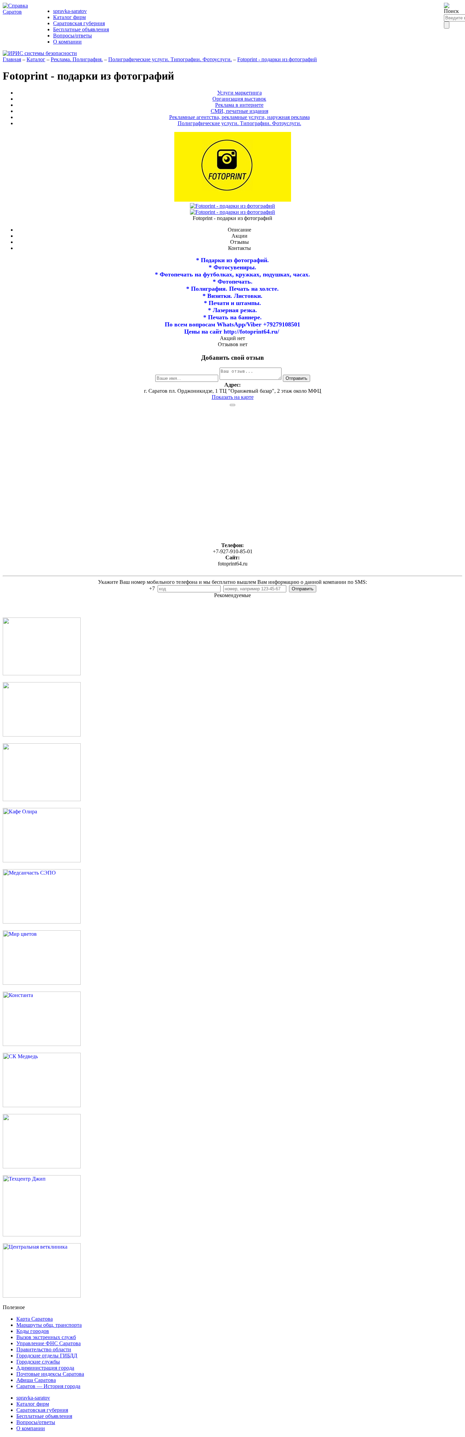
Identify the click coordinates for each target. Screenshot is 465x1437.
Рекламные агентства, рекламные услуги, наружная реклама (239, 117)
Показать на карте (233, 397)
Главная (12, 59)
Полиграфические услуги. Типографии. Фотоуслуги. (170, 59)
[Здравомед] (42, 799)
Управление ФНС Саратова (48, 1343)
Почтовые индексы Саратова (50, 1374)
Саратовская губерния (79, 23)
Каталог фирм (69, 17)
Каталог (36, 59)
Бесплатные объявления (81, 29)
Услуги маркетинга (239, 93)
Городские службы (38, 1362)
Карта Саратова (34, 1319)
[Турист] (42, 735)
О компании (67, 42)
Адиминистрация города (45, 1368)
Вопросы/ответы (72, 35)
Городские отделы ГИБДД (46, 1355)
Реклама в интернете (239, 105)
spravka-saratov (70, 11)
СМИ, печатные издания (239, 111)
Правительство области (43, 1349)
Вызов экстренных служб (46, 1337)
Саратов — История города (48, 1386)
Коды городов (32, 1331)
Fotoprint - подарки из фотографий (277, 59)
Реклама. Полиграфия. (77, 59)
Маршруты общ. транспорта (49, 1325)
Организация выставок (239, 99)
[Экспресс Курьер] (42, 673)
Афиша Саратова (36, 1380)
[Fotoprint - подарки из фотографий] (232, 206)
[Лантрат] (42, 1166)
